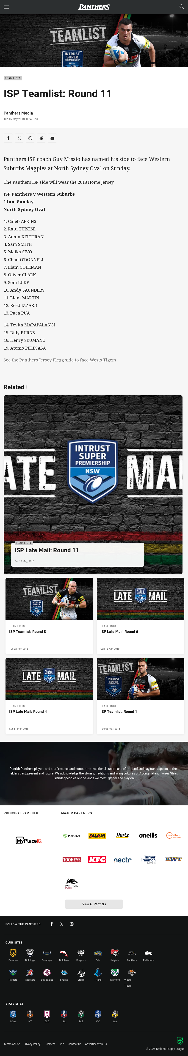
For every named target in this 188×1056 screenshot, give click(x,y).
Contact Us (74, 1044)
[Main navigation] (6, 7)
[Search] (181, 7)
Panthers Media (18, 113)
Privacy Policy (32, 1044)
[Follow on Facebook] (51, 924)
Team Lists (13, 78)
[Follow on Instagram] (72, 924)
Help (61, 1044)
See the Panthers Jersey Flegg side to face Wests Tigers (60, 360)
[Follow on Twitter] (62, 924)
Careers (50, 1044)
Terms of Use (12, 1044)
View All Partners (94, 904)
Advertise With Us (96, 1044)
